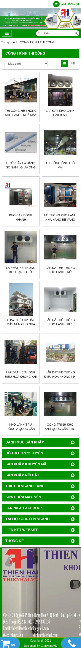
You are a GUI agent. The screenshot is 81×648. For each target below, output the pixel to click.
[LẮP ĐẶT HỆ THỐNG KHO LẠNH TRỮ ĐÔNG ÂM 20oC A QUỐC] (60, 247)
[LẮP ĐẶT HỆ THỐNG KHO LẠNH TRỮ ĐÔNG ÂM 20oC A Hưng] (21, 247)
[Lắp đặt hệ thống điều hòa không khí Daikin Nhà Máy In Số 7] (21, 352)
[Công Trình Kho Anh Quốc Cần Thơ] (60, 404)
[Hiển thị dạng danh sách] (73, 63)
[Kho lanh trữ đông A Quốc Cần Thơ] (21, 404)
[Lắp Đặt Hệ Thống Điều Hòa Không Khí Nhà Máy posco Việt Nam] (60, 352)
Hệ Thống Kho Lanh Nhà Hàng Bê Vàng (60, 217)
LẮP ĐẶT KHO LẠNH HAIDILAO (60, 113)
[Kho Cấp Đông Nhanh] (21, 195)
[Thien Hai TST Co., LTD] (40, 27)
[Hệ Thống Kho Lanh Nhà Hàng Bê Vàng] (60, 195)
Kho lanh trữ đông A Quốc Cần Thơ (20, 429)
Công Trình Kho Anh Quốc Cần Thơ (60, 427)
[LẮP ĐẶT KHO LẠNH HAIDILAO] (60, 90)
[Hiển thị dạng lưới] (64, 63)
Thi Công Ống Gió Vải (60, 165)
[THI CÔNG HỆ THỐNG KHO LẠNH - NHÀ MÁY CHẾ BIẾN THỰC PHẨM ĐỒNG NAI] (21, 90)
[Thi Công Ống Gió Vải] (60, 142)
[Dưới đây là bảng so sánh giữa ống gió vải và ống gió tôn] (21, 142)
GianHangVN (49, 645)
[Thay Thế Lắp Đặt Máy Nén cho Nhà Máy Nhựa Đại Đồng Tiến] (21, 299)
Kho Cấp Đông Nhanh (20, 217)
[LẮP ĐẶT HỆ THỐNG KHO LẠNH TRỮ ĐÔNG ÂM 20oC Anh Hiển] (60, 299)
